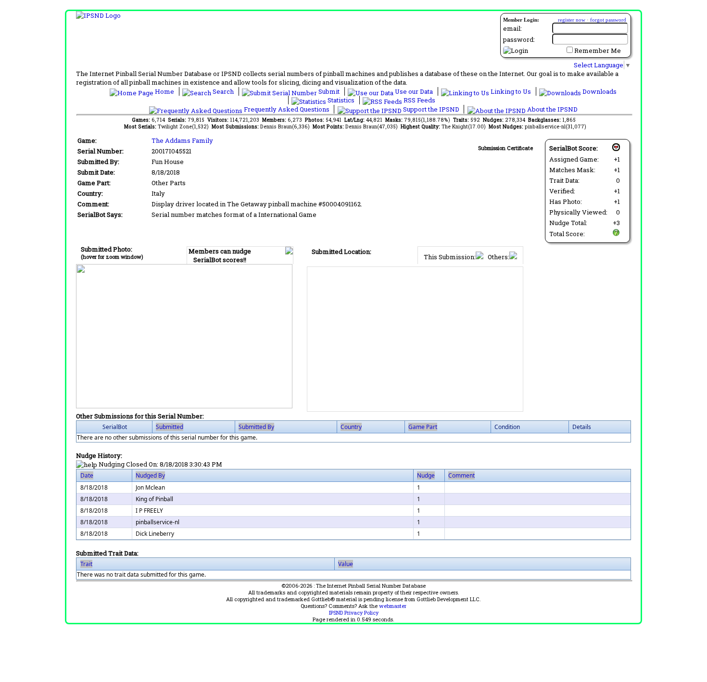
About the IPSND (552, 109)
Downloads (599, 91)
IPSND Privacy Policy (354, 612)
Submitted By (256, 427)
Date (86, 475)
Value (345, 564)
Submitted (169, 427)
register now (571, 20)
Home (164, 91)
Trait (86, 564)
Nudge (426, 475)
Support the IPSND (431, 109)
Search (223, 91)
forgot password (608, 20)
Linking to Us (510, 91)
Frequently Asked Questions (286, 109)
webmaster (392, 606)
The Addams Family (182, 140)
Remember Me (597, 50)
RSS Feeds (418, 100)
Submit (329, 91)
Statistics (341, 100)
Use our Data (413, 91)
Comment (461, 475)
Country (351, 427)
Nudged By (150, 475)
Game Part (422, 427)
